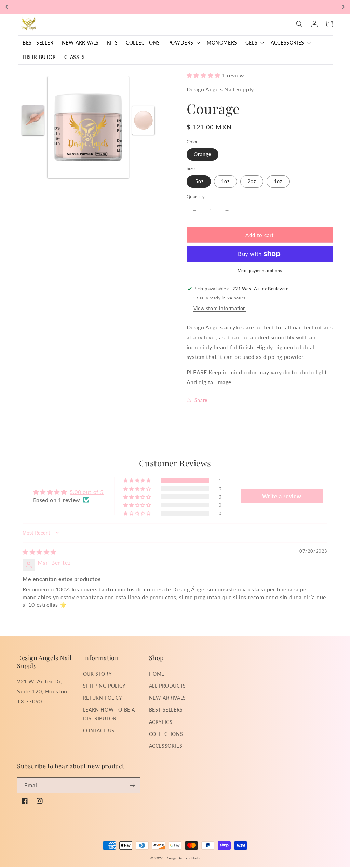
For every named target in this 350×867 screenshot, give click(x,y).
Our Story (97, 674)
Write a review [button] (281, 496)
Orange (202, 154)
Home (156, 674)
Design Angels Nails (183, 858)
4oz (278, 181)
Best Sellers (166, 710)
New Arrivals (167, 698)
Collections (166, 734)
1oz (225, 181)
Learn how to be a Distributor (109, 714)
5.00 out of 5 (87, 492)
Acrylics (161, 722)
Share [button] (200, 400)
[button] (183, 43)
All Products (167, 686)
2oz (251, 181)
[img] (39, 552)
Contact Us (99, 730)
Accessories (166, 746)
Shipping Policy (104, 686)
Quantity (196, 196)
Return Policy (102, 698)
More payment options (260, 270)
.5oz (199, 181)
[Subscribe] (132, 785)
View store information (219, 308)
